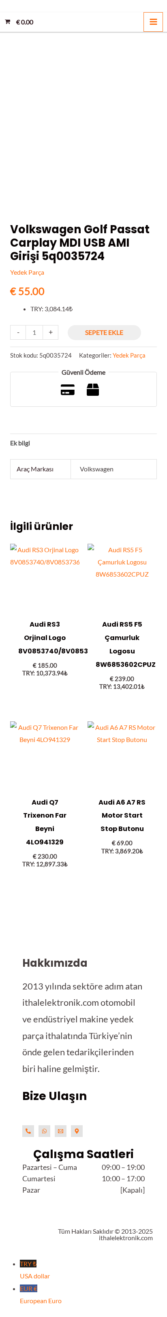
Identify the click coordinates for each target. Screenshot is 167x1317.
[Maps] (77, 1131)
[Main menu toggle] (153, 22)
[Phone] (28, 1131)
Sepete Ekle (104, 332)
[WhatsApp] (44, 1131)
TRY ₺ (35, 1270)
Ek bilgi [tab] (20, 443)
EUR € (41, 1294)
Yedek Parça (27, 272)
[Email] (60, 1131)
